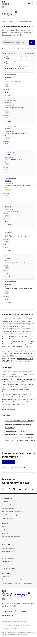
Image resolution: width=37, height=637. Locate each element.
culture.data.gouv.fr (7, 565)
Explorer (11, 21)
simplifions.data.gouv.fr (8, 548)
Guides (4, 527)
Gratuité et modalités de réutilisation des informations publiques (17, 377)
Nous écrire (5, 533)
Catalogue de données (8, 508)
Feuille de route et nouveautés (10, 530)
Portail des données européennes (11, 515)
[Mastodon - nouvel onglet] (9, 489)
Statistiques (5, 540)
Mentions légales (16, 625)
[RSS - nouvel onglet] (32, 489)
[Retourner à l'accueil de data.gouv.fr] (9, 13)
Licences (4, 621)
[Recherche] (29, 3)
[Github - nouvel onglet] (26, 489)
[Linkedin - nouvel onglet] (3, 489)
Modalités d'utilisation (14, 621)
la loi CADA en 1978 (19, 394)
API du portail (6, 577)
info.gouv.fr (22, 611)
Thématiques (5, 501)
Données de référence (8, 505)
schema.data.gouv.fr (8, 518)
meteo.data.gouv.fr (7, 552)
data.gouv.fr (22, 361)
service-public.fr (7, 616)
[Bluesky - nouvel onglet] (14, 489)
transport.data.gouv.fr (8, 555)
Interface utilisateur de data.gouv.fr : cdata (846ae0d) (17, 583)
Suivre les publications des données (12, 512)
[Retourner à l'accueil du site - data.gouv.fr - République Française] (22, 595)
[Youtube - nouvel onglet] (20, 489)
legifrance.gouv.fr (8, 611)
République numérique (13, 381)
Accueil (4, 21)
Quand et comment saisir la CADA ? (19, 420)
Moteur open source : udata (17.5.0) (12, 580)
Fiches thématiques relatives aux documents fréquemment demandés (19, 433)
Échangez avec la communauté (11, 537)
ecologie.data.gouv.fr (8, 558)
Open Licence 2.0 (22, 634)
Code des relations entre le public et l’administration (18, 385)
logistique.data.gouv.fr (8, 568)
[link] (8, 462)
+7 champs (8, 95)
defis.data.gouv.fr (7, 562)
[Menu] (34, 3)
